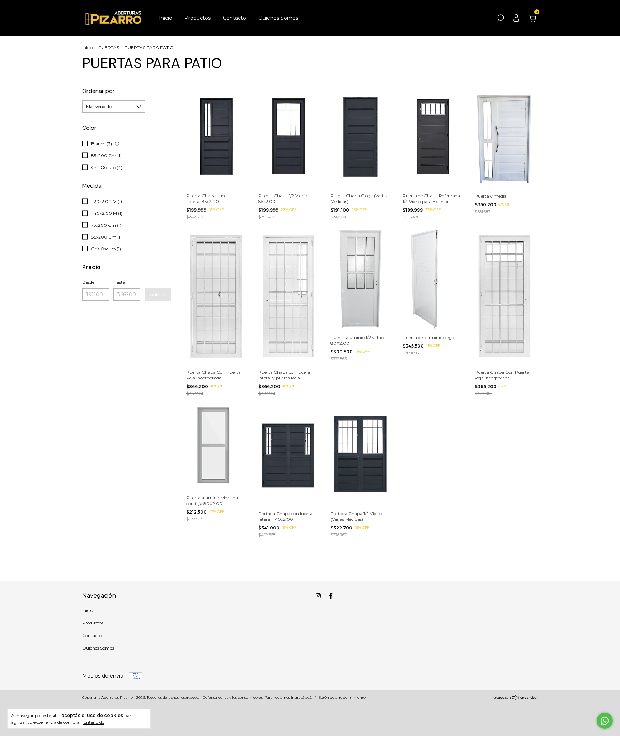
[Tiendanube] (515, 698)
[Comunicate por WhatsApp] (605, 721)
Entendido (93, 722)
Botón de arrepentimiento (342, 697)
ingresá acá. (301, 697)
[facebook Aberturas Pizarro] (331, 596)
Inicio (165, 18)
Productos (197, 18)
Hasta (119, 282)
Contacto (234, 18)
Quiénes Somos (278, 18)
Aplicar (157, 294)
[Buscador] (500, 19)
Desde (88, 282)
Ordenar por (98, 91)
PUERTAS (108, 47)
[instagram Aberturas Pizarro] (318, 596)
